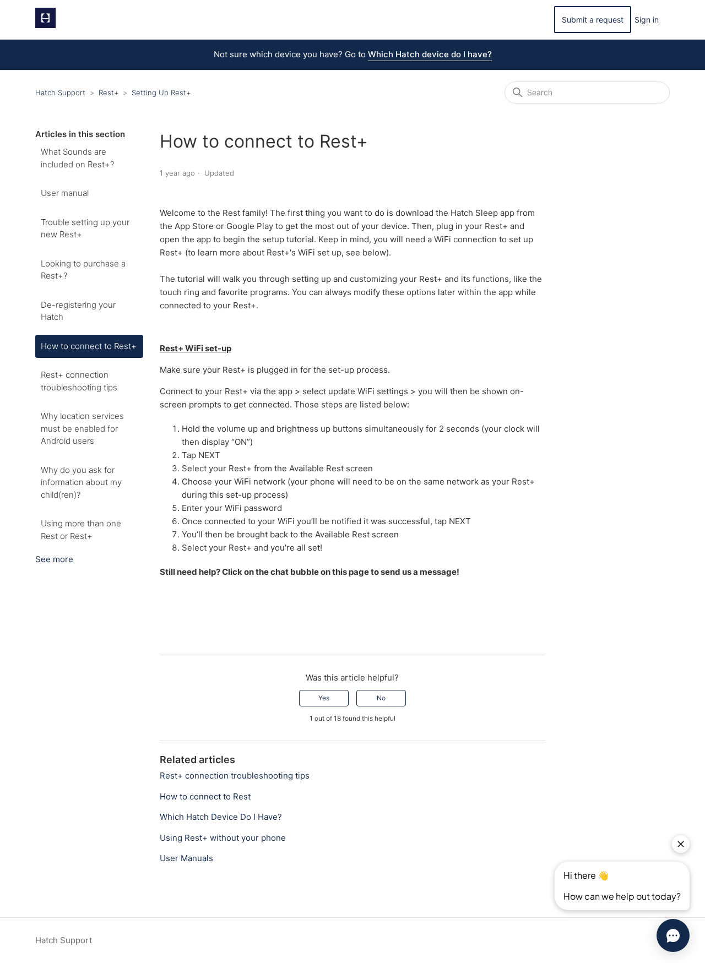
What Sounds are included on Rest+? (77, 158)
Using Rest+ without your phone (223, 838)
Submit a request (592, 19)
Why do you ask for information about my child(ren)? (81, 482)
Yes (323, 698)
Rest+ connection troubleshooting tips (79, 381)
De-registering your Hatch (78, 311)
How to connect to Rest (205, 796)
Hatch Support (60, 92)
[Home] (45, 25)
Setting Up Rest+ (161, 92)
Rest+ (108, 92)
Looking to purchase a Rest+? (83, 269)
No (381, 698)
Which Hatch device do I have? (430, 54)
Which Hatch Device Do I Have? (221, 817)
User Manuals (186, 858)
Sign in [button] (646, 19)
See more (54, 559)
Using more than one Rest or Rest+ (81, 529)
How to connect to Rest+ (89, 346)
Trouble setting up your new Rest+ (85, 228)
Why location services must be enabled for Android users (82, 428)
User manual (65, 193)
